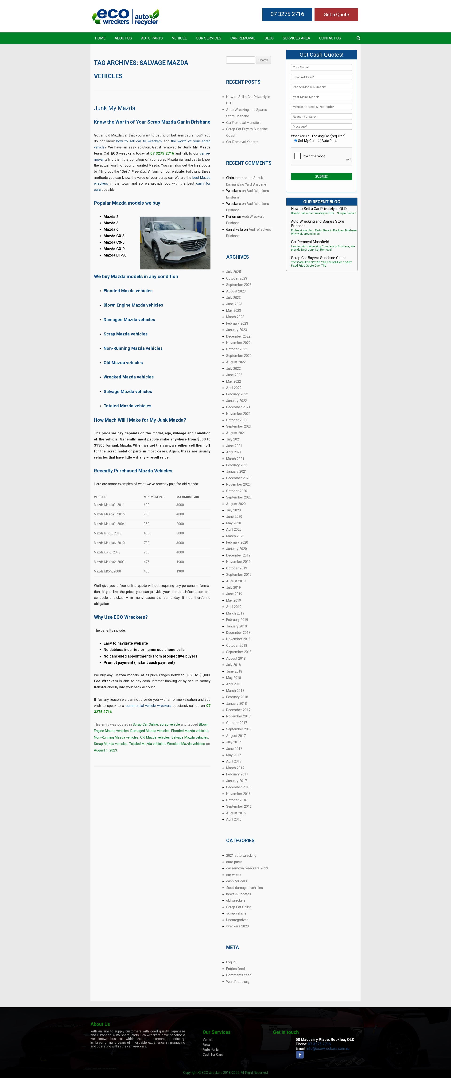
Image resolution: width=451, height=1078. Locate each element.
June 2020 (234, 516)
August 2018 (236, 658)
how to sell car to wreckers (139, 141)
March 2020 (235, 536)
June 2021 (234, 446)
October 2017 (236, 723)
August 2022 (236, 362)
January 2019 (236, 626)
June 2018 (234, 671)
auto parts (234, 862)
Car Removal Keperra (242, 142)
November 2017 (238, 716)
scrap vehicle (170, 724)
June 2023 (234, 304)
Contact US (330, 38)
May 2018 (233, 678)
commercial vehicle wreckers (148, 706)
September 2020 (239, 497)
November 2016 (238, 794)
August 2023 (236, 291)
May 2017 (233, 755)
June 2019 (234, 594)
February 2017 (237, 774)
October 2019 (236, 568)
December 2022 (238, 336)
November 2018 (238, 639)
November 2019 (238, 562)
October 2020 (236, 491)
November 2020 (238, 484)
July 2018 (233, 665)
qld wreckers (236, 900)
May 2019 (233, 600)
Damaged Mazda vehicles (150, 731)
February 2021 (237, 465)
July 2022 (233, 368)
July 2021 (233, 439)
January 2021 (236, 471)
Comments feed (238, 975)
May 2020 (233, 523)
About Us (123, 38)
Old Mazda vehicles (155, 737)
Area (206, 1045)
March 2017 (235, 768)
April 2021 (233, 452)
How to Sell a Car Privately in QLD (319, 208)
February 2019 (237, 620)
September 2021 (239, 426)
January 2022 (236, 401)
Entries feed (235, 969)
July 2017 (233, 742)
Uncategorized (237, 920)
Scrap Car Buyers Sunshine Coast (318, 258)
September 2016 (239, 806)
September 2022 (239, 356)
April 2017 (233, 761)
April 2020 (233, 529)
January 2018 (236, 703)
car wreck (233, 875)
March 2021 (235, 459)
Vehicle (179, 38)
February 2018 (237, 697)
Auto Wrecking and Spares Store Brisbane (317, 223)
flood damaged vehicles (244, 888)
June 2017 (234, 749)
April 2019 (233, 607)
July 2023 (233, 298)
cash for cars (236, 881)
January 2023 (236, 330)
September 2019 (239, 574)
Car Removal (242, 38)
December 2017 (238, 710)
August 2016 (236, 813)
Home (100, 38)
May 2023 (233, 310)
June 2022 (234, 375)
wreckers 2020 (237, 926)
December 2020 (238, 478)
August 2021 (236, 433)
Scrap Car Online (145, 724)
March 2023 (235, 317)
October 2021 (236, 420)
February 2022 (237, 394)
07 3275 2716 (287, 14)
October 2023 (236, 278)
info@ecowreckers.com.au (328, 1048)
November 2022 (238, 343)
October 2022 (236, 349)
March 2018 (235, 691)
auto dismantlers (157, 1039)
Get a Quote (336, 14)
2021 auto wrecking (241, 855)
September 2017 (239, 729)
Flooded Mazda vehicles (189, 731)
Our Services (208, 38)
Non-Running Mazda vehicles (116, 737)
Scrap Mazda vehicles (111, 744)
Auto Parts (152, 38)
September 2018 (239, 652)
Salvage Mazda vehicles (189, 737)
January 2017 (236, 781)
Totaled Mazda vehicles (147, 744)
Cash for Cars (213, 1054)
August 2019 (236, 581)
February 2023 (237, 323)
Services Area (296, 38)
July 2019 (233, 587)
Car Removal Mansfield (243, 123)
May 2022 (233, 381)
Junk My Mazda (114, 108)
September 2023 (239, 285)
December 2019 (238, 555)
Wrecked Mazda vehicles (186, 744)
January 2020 (236, 549)
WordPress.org (237, 982)
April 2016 (233, 819)
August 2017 (236, 736)
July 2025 (233, 272)
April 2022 (233, 388)
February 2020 (237, 542)
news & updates (238, 894)
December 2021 (238, 407)
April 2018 (233, 684)
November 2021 (238, 414)
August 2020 (236, 504)
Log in (230, 962)
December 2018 (238, 632)
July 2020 (233, 510)
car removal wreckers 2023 (247, 868)
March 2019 (235, 613)
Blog (269, 38)
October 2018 (236, 645)
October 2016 (236, 800)
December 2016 (238, 787)
